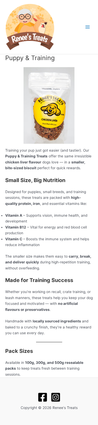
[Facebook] (43, 397)
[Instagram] (56, 397)
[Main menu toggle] (87, 27)
